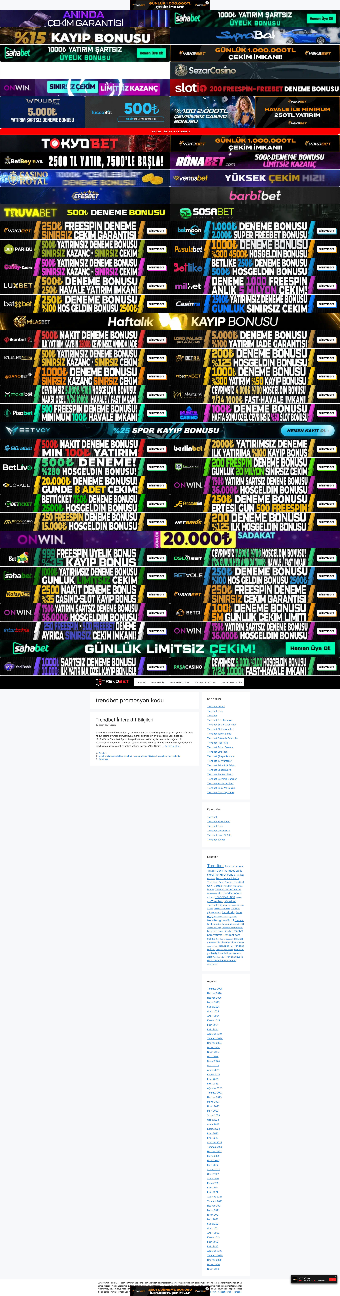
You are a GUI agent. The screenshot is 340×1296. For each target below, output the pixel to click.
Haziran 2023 (214, 1097)
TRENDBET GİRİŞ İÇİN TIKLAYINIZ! (170, 131)
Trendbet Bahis (215, 870)
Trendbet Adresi (216, 706)
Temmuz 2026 (215, 988)
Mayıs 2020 (213, 1264)
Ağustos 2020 (214, 1251)
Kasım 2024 (213, 1020)
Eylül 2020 (212, 1246)
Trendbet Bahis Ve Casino (221, 788)
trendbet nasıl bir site (219, 931)
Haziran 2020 (214, 1260)
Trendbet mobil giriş (214, 928)
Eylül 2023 (212, 1083)
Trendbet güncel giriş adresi (225, 916)
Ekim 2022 (212, 1133)
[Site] (85, 230)
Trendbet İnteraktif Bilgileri (124, 720)
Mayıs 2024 (213, 1047)
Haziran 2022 (214, 1151)
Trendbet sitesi (229, 942)
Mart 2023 (212, 1110)
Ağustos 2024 (214, 1034)
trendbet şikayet (217, 960)
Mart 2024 (212, 1056)
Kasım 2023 (213, 1074)
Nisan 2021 (213, 1214)
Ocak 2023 (213, 1119)
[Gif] (170, 321)
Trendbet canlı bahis (227, 878)
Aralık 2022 (213, 1124)
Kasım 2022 (213, 1129)
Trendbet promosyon (224, 939)
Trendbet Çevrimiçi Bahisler (222, 779)
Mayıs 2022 (213, 1156)
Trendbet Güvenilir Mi (205, 682)
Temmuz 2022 (214, 1147)
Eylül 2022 (212, 1138)
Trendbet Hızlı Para (217, 742)
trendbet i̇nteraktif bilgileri (144, 756)
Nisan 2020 (213, 1269)
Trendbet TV (225, 945)
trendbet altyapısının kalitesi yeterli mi (115, 756)
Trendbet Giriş (157, 682)
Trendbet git (231, 905)
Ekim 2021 (212, 1187)
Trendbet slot (218, 957)
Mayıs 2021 (213, 1210)
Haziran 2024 (214, 1043)
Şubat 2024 (213, 1061)
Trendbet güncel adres (222, 909)
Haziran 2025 (214, 997)
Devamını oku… (173, 746)
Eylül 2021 (212, 1192)
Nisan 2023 (213, 1106)
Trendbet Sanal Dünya (219, 770)
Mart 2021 (212, 1219)
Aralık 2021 (213, 1178)
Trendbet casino (223, 889)
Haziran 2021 (214, 1205)
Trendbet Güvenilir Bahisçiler (222, 738)
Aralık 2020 (213, 1233)
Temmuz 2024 (215, 1038)
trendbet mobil (237, 924)
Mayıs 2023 (213, 1101)
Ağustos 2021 (214, 1196)
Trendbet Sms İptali (217, 751)
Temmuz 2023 (215, 1092)
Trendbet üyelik (234, 956)
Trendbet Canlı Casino (219, 882)
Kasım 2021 (213, 1183)
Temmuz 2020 (215, 1255)
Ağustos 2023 (214, 1088)
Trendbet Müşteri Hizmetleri (232, 928)
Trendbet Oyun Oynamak (220, 792)
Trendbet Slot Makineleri (220, 729)
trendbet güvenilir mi (220, 920)
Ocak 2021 (212, 1228)
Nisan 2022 (213, 1160)
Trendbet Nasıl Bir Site (231, 682)
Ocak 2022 (213, 1174)
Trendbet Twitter (216, 839)
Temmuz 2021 (214, 1201)
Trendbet (140, 682)
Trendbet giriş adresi (223, 901)
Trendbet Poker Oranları (220, 747)
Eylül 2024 (212, 1029)
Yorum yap (103, 759)
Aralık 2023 (213, 1070)
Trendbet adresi (234, 866)
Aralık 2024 (213, 1016)
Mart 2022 (212, 1165)
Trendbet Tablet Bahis (219, 733)
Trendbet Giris (225, 897)
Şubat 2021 (213, 1223)
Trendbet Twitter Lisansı (220, 774)
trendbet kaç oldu (222, 924)
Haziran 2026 (214, 993)
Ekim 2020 (212, 1242)
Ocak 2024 (213, 1065)
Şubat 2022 (213, 1169)
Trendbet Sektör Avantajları (221, 724)
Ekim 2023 (212, 1079)
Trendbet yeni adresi (224, 950)
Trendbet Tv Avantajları (219, 760)
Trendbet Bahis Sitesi (179, 682)
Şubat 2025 (213, 1006)
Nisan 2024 (213, 1052)
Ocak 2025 (213, 1011)
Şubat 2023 (213, 1115)
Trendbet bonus (224, 874)
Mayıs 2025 (213, 1002)
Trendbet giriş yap (217, 905)
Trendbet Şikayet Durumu (221, 756)
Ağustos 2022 (214, 1142)
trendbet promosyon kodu (168, 756)
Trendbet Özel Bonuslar (219, 720)
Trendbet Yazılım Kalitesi (220, 783)
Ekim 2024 (212, 1025)
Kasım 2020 (213, 1237)
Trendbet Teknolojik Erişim (221, 765)
